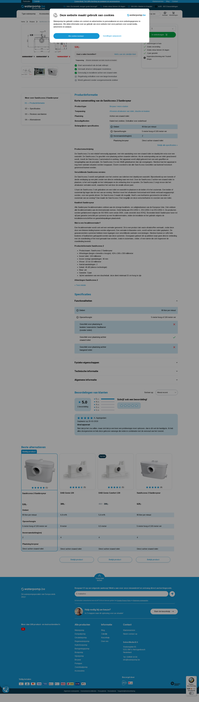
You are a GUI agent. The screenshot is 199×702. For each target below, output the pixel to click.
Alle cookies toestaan (76, 36)
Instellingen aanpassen (112, 36)
